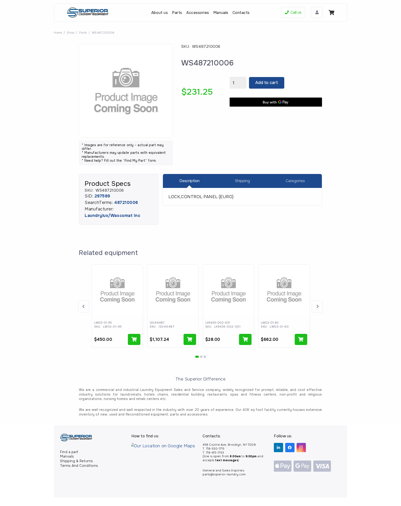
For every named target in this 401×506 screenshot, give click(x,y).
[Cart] (331, 12)
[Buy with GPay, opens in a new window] (276, 102)
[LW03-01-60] (284, 290)
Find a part (69, 452)
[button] (134, 339)
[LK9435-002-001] (228, 290)
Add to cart (266, 82)
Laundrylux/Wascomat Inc (112, 215)
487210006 (126, 202)
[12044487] (172, 290)
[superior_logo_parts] (87, 12)
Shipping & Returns (76, 461)
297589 (102, 196)
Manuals (67, 456)
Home (58, 33)
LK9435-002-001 (217, 323)
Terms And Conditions (79, 466)
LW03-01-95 (103, 323)
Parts (83, 33)
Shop (70, 33)
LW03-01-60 (270, 323)
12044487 (157, 323)
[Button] (317, 12)
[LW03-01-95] (117, 290)
